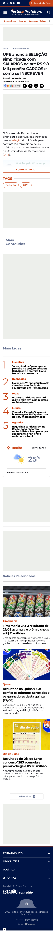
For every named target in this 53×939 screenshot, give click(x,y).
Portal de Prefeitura (14, 78)
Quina (7, 684)
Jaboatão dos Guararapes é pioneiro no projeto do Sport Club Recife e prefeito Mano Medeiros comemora (29, 370)
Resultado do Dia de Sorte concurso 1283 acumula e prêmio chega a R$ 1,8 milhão (24, 762)
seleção (16, 140)
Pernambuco (10, 21)
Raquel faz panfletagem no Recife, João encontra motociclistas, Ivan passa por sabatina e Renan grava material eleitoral (30, 431)
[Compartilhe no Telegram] (42, 86)
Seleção (11, 185)
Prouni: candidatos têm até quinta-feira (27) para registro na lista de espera (30, 400)
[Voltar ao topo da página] (26, 903)
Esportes (22, 21)
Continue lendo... (26, 169)
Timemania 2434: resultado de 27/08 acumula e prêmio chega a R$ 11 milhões (26, 629)
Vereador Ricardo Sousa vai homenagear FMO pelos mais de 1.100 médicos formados (30, 414)
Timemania (10, 621)
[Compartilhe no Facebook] (25, 86)
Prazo (16, 393)
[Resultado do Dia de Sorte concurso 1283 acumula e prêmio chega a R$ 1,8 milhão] (26, 734)
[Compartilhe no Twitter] (30, 86)
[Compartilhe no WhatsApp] (36, 86)
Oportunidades (21, 49)
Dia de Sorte (11, 754)
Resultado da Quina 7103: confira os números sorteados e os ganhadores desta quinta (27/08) (26, 694)
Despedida (19, 379)
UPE (26, 185)
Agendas (18, 422)
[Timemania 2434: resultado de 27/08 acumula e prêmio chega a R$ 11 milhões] (26, 601)
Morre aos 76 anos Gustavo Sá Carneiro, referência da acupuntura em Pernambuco (30, 385)
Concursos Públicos (37, 21)
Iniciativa (18, 362)
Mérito (16, 408)
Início (5, 49)
